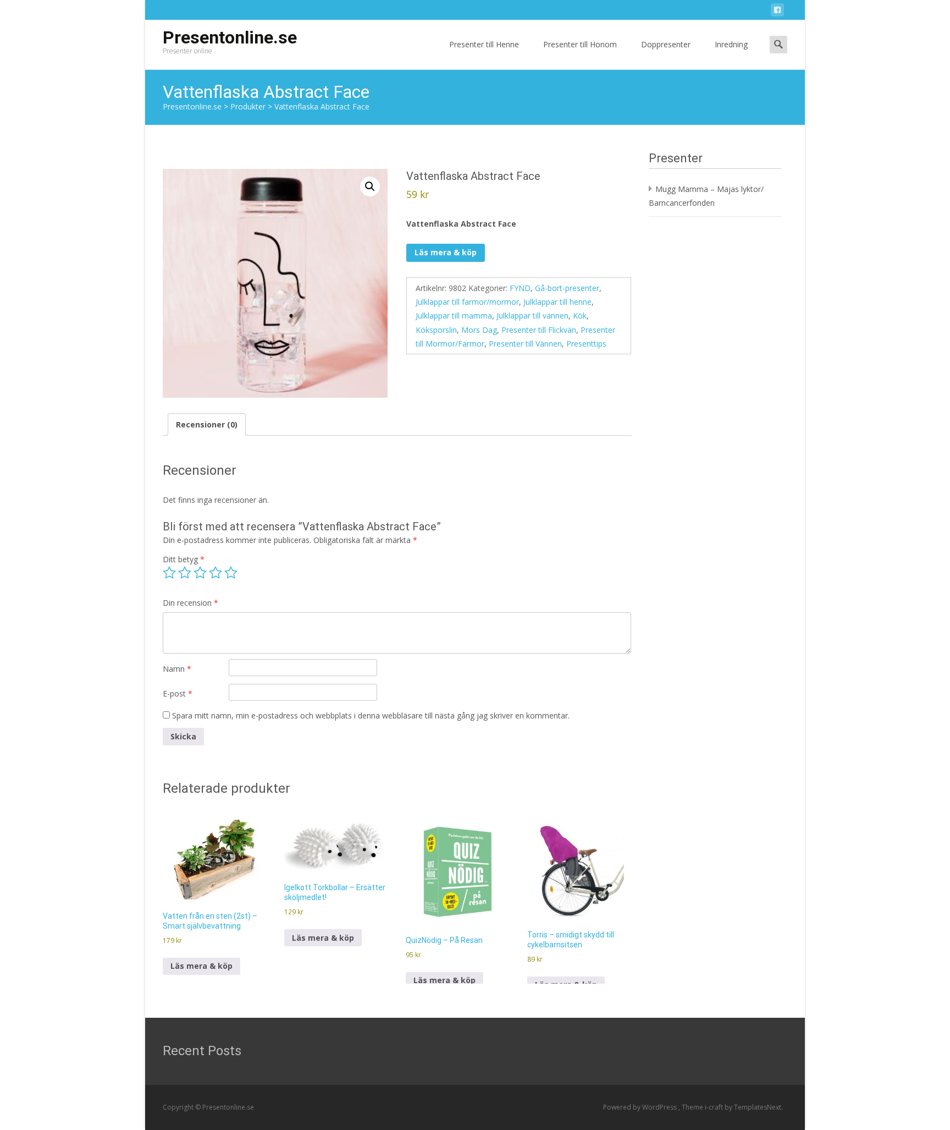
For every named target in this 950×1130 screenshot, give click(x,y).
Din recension (190, 602)
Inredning (731, 44)
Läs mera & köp (446, 252)
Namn (177, 668)
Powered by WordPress (640, 1107)
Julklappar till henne (557, 302)
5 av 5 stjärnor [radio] (231, 572)
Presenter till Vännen (525, 343)
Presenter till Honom (580, 44)
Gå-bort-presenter (567, 288)
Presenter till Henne (484, 44)
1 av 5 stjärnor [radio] (169, 572)
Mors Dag (479, 330)
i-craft (715, 1107)
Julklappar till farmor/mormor (467, 302)
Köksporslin (436, 330)
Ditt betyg (184, 559)
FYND (520, 288)
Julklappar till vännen (532, 315)
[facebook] (777, 12)
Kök (580, 315)
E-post (177, 693)
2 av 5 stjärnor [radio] (184, 572)
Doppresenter (666, 44)
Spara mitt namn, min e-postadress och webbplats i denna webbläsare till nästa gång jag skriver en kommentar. (371, 715)
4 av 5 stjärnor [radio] (215, 572)
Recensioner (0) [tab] (207, 424)
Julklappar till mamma (454, 315)
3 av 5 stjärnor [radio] (200, 572)
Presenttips (586, 343)
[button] (370, 186)
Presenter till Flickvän (538, 330)
